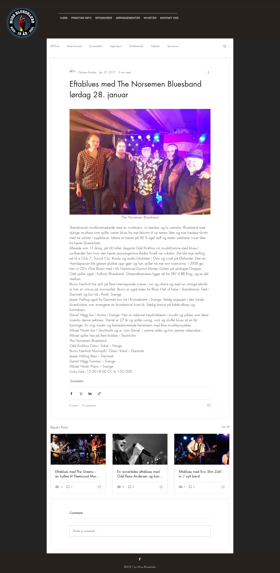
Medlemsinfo (136, 46)
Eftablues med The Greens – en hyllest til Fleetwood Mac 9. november (78, 473)
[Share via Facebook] (71, 393)
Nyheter (155, 46)
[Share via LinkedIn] (90, 393)
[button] (224, 46)
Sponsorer (173, 46)
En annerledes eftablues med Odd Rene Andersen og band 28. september (139, 473)
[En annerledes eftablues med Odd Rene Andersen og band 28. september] (140, 449)
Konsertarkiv (95, 46)
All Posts (54, 46)
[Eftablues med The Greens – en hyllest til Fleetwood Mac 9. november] (78, 449)
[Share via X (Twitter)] (80, 393)
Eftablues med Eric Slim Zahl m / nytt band (200, 473)
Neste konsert (74, 46)
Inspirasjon (116, 46)
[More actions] (208, 72)
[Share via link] (99, 393)
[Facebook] (140, 559)
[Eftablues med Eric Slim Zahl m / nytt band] (201, 449)
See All (226, 426)
